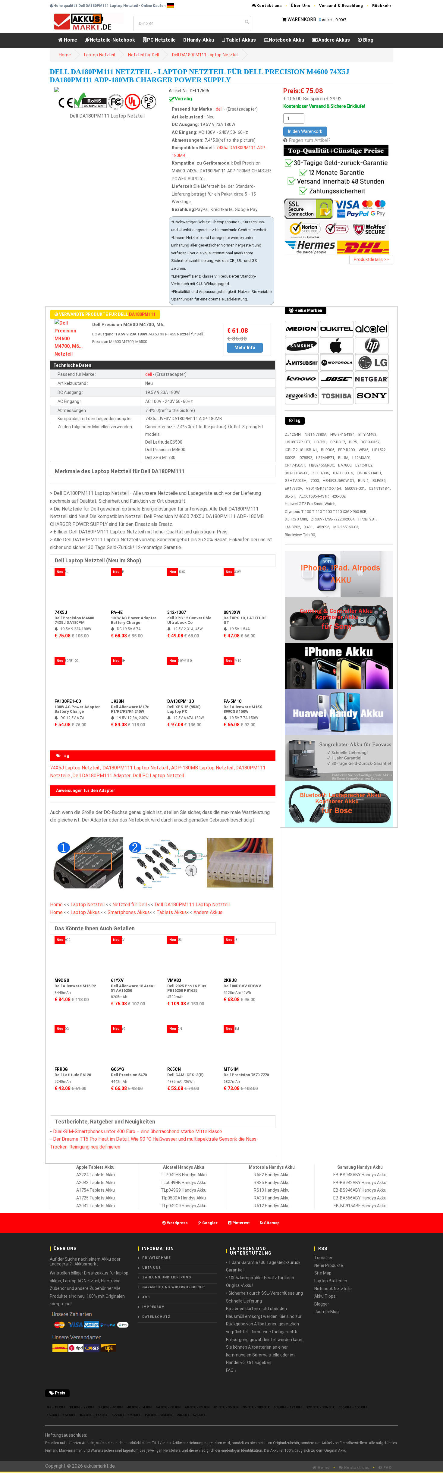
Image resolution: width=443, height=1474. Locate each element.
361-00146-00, (297, 473)
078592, (306, 457)
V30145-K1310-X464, (324, 488)
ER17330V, (294, 488)
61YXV (117, 980)
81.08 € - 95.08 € (226, 1407)
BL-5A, (343, 457)
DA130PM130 (180, 701)
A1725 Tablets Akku (95, 1198)
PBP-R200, (347, 450)
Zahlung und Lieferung (166, 1277)
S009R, (291, 457)
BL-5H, (290, 496)
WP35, (364, 450)
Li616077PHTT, (298, 442)
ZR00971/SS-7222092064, (333, 519)
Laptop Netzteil (99, 55)
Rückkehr (382, 5)
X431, (309, 527)
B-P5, (353, 442)
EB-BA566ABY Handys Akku (359, 1198)
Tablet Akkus (240, 40)
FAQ (387, 1467)
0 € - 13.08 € (56, 1407)
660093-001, (355, 488)
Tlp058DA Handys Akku (183, 1198)
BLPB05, (328, 450)
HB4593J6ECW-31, (339, 480)
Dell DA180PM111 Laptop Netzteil (205, 55)
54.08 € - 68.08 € (168, 1407)
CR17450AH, (295, 465)
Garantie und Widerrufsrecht (174, 1287)
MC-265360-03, (346, 527)
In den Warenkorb (305, 131)
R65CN (174, 1069)
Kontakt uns (269, 5)
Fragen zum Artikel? (310, 140)
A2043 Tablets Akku (95, 1182)
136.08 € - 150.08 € (353, 1407)
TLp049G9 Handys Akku (183, 1190)
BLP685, (379, 480)
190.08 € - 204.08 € (158, 1415)
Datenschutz (156, 1317)
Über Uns (300, 5)
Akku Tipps (325, 1296)
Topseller (323, 1257)
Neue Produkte (328, 1265)
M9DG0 (62, 980)
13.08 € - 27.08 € (81, 1407)
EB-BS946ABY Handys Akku (359, 1190)
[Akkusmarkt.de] (87, 21)
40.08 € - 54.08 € (139, 1407)
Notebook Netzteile (333, 1288)
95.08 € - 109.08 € (256, 1407)
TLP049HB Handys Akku (184, 1174)
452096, (323, 527)
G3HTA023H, (296, 480)
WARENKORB (301, 19)
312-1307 (176, 612)
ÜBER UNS (151, 1268)
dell (219, 109)
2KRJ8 (230, 980)
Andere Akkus (334, 40)
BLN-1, (363, 480)
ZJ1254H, (293, 434)
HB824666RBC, (322, 465)
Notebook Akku (286, 40)
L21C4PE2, (364, 465)
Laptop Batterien (330, 1280)
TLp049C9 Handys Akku (183, 1205)
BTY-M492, (367, 434)
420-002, (339, 496)
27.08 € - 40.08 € (110, 1407)
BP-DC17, (338, 442)
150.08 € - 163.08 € (61, 1415)
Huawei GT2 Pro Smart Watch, (310, 503)
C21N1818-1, (380, 488)
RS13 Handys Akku (272, 1190)
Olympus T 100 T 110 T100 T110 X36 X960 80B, (326, 511)
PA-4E (117, 612)
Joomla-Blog (326, 1311)
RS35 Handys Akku (272, 1182)
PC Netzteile (161, 40)
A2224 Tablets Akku (95, 1174)
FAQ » (231, 1370)
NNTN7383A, (316, 434)
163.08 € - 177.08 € (93, 1415)
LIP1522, (379, 450)
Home (70, 40)
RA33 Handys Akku (272, 1198)
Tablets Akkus (171, 912)
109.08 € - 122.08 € (288, 1407)
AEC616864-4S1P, (314, 496)
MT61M (231, 1069)
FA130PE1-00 (68, 701)
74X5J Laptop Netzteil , (75, 768)
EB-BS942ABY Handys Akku (359, 1182)
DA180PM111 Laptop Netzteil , (136, 768)
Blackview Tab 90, (300, 535)
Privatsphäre (156, 1258)
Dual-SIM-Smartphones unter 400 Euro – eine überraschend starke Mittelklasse (137, 1131)
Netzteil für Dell (143, 55)
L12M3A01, (362, 457)
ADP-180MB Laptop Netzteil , (203, 768)
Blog (367, 40)
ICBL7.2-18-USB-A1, (301, 450)
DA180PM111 (243, 147)
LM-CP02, (293, 527)
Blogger (321, 1304)
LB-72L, (320, 442)
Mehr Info (244, 347)
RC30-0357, (370, 442)
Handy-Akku (200, 40)
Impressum (153, 1307)
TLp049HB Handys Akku (183, 1182)
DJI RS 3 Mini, (296, 519)
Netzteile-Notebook (112, 40)
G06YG (117, 1069)
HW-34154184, (342, 434)
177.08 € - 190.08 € (126, 1415)
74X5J (222, 147)
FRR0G (61, 1069)
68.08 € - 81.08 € (197, 1407)
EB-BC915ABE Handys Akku (360, 1205)
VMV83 (174, 980)
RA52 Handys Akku (272, 1174)
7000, (315, 480)
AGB (146, 1297)
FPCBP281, (367, 519)
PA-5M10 (232, 701)
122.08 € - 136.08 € (320, 1407)
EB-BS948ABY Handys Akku (359, 1174)
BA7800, (345, 465)
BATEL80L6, (343, 473)
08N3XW (232, 612)
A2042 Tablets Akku (95, 1205)
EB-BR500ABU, (369, 473)
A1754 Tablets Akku (95, 1190)
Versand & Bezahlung (341, 5)
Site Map (322, 1273)
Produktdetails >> (371, 259)
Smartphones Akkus (129, 912)
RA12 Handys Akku (272, 1205)
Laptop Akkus (85, 912)
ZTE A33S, (321, 473)
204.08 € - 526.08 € (191, 1415)
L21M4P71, (325, 457)
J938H (117, 701)
